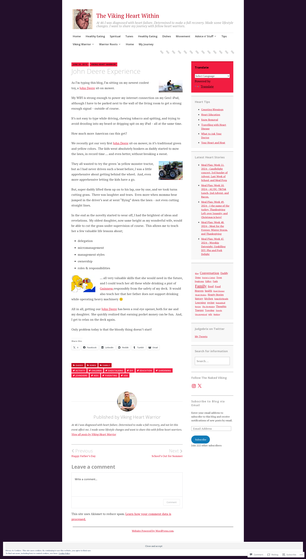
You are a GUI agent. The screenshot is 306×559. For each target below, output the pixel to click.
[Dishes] (190, 50)
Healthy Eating (95, 36)
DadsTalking (115, 370)
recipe (211, 302)
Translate (207, 86)
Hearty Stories (216, 294)
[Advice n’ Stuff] (202, 50)
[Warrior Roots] (220, 50)
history (199, 298)
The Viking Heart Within (127, 15)
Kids (96, 375)
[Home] (161, 50)
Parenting (111, 375)
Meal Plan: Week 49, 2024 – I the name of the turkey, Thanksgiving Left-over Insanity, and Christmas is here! (215, 209)
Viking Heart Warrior (103, 64)
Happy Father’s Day (83, 453)
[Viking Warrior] (214, 50)
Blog (197, 273)
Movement (183, 36)
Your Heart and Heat (213, 142)
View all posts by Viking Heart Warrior (93, 434)
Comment (172, 502)
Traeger (199, 310)
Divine (198, 277)
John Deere (87, 88)
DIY (131, 370)
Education (146, 370)
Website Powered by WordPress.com (153, 531)
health (208, 290)
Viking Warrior (82, 44)
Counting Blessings (212, 109)
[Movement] (196, 50)
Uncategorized (201, 314)
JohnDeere (81, 375)
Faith (215, 281)
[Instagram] (193, 386)
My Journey (146, 44)
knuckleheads (221, 298)
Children (97, 370)
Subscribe (200, 439)
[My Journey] (232, 50)
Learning (200, 302)
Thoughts (221, 306)
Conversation (209, 273)
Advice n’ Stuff (204, 36)
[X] (199, 386)
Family (106, 365)
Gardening (165, 370)
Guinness (107, 288)
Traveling (209, 310)
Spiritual (115, 36)
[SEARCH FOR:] (212, 361)
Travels (219, 310)
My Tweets (201, 336)
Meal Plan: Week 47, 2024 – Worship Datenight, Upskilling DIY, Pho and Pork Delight (213, 246)
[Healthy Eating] (167, 50)
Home (77, 36)
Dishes (166, 36)
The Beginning (208, 306)
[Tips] (208, 50)
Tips (224, 36)
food (211, 286)
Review (198, 306)
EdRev (93, 365)
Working (216, 314)
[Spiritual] (173, 50)
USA (126, 375)
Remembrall (220, 303)
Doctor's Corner (208, 277)
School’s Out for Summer (167, 453)
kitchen (208, 298)
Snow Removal (209, 119)
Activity (80, 370)
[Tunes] (179, 50)
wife (210, 314)
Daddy (79, 365)
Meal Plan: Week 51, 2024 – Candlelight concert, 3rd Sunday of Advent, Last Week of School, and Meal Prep (214, 172)
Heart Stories (200, 294)
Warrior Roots (108, 44)
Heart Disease (218, 291)
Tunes (129, 36)
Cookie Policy (64, 553)
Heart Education (210, 114)
